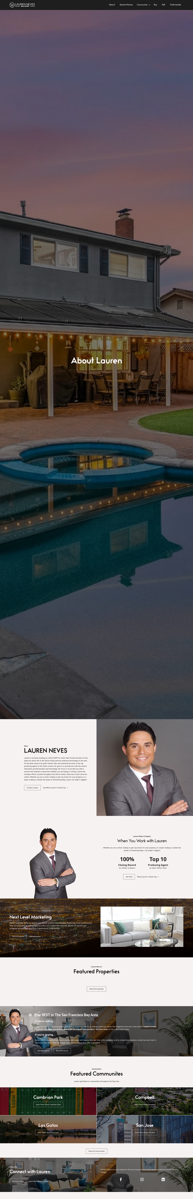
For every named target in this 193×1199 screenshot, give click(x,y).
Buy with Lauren (62, 1051)
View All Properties (96, 989)
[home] (22, 5)
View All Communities (96, 1151)
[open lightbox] (144, 767)
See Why (129, 877)
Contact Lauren (32, 787)
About (112, 5)
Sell (163, 5)
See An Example (18, 936)
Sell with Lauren (43, 1051)
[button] (143, 5)
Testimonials (175, 5)
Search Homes (126, 5)
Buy (155, 5)
